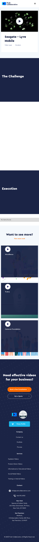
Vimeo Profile (20, 424)
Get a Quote (18, 396)
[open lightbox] (19, 21)
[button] (35, 4)
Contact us (19, 437)
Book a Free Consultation (18, 389)
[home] (8, 3)
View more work (19, 238)
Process (19, 447)
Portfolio (19, 442)
